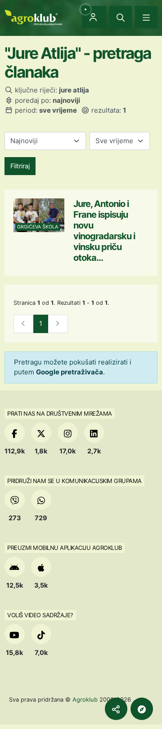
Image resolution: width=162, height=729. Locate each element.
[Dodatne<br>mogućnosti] (141, 709)
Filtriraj (20, 166)
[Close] (120, 17)
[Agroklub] (33, 17)
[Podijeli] (116, 709)
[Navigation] (146, 17)
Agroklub (85, 699)
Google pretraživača (69, 372)
